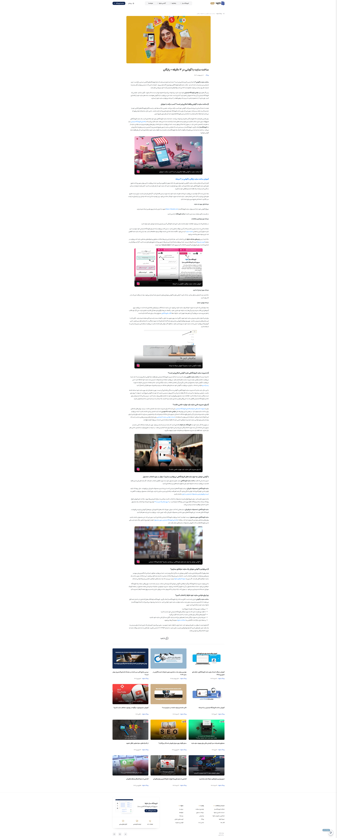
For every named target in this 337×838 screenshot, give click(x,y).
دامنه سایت (189, 231)
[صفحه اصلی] (223, 14)
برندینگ (181, 816)
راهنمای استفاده (200, 809)
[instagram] (114, 834)
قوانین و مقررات (179, 823)
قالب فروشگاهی (166, 313)
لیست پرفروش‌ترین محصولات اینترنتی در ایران (195, 494)
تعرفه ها (150, 3)
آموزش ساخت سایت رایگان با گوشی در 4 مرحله (192, 179)
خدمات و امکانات (219, 806)
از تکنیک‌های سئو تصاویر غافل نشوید (137, 743)
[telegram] (125, 834)
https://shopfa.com (172, 209)
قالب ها (222, 823)
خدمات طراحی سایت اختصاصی (166, 417)
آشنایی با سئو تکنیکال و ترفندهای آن (137, 779)
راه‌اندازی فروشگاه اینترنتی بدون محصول (166, 520)
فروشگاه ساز (185, 3)
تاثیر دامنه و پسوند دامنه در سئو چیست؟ (174, 707)
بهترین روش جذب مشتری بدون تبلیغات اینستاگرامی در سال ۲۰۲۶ (169, 673)
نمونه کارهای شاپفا (180, 579)
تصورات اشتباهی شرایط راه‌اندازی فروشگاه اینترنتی (190, 408)
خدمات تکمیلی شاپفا (219, 813)
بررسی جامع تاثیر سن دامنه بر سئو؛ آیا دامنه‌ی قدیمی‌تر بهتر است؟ (130, 673)
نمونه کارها (221, 819)
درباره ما (181, 809)
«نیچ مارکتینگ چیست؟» (161, 502)
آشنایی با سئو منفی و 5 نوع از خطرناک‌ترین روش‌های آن (169, 779)
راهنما (202, 806)
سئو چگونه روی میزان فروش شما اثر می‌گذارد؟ (172, 743)
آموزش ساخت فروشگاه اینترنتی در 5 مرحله (211, 707)
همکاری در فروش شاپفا (218, 816)
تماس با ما (201, 823)
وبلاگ (207, 75)
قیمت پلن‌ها (201, 242)
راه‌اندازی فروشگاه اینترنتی (138, 121)
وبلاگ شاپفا (219, 14)
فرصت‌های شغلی (179, 819)
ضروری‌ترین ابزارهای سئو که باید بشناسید (211, 779)
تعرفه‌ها (181, 813)
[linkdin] (120, 834)
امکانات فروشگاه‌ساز (219, 809)
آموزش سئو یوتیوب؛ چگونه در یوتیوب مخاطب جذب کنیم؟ (130, 707)
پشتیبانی (201, 816)
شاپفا (181, 806)
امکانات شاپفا (181, 620)
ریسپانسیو (205, 385)
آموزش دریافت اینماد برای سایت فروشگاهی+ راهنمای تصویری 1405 (208, 673)
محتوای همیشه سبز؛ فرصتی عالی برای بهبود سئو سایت (207, 743)
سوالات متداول (200, 813)
